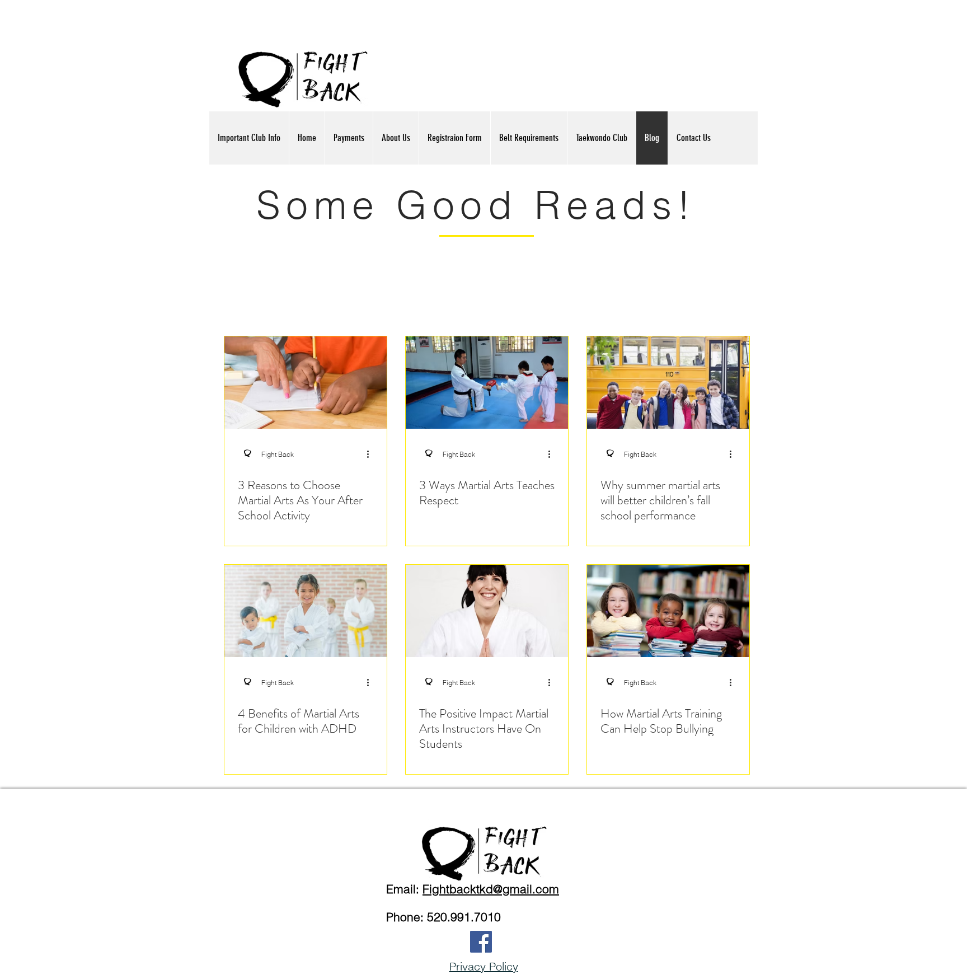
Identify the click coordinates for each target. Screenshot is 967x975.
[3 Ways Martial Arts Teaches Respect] (487, 382)
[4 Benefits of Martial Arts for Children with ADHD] (305, 611)
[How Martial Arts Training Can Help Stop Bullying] (668, 611)
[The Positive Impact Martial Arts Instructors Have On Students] (487, 611)
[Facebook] (481, 942)
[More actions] (371, 454)
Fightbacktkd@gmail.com (491, 889)
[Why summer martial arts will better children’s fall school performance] (668, 382)
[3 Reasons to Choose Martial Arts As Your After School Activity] (305, 382)
